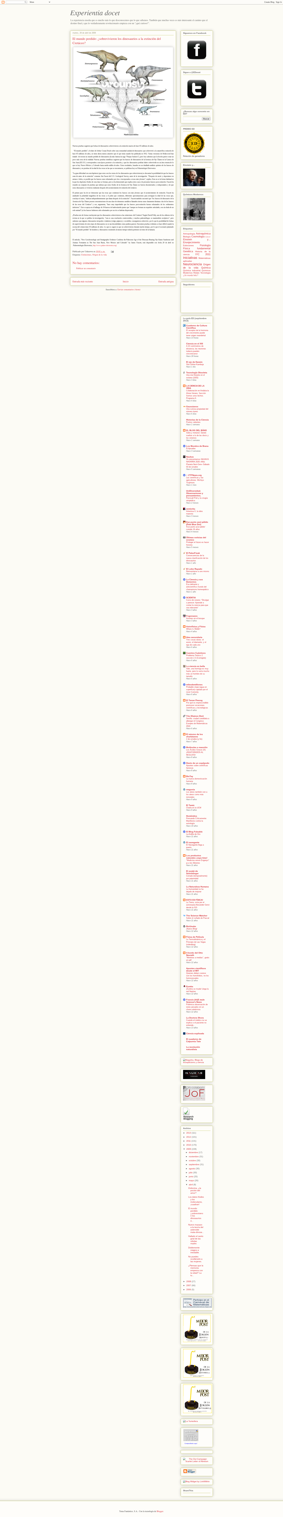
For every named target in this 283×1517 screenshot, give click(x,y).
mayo (192, 1180)
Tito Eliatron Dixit (195, 716)
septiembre (194, 1164)
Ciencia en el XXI (194, 343)
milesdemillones (194, 684)
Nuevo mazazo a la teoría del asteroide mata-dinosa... (196, 1228)
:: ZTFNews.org (194, 475)
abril (191, 1184)
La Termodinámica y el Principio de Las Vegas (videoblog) (196, 942)
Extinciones (86, 254)
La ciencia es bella (195, 666)
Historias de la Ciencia (197, 420)
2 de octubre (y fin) (194, 739)
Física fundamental (196, 248)
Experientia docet (95, 12)
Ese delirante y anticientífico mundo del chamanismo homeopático (197, 587)
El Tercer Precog (194, 700)
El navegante (192, 842)
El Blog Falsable (194, 832)
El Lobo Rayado (194, 569)
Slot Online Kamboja (195, 364)
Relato (196, 273)
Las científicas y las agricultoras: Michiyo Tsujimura (195, 480)
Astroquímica (203, 233)
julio (191, 1172)
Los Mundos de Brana (197, 446)
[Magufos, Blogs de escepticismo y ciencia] (196, 1062)
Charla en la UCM (193, 808)
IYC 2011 (202, 254)
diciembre (194, 1152)
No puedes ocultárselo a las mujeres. (195, 1259)
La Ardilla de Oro (193, 834)
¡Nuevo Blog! (191, 929)
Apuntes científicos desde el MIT (196, 969)
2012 (189, 1137)
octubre (192, 1160)
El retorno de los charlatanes (194, 735)
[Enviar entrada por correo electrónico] (112, 251)
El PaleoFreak (193, 553)
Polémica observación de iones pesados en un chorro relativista (197, 1007)
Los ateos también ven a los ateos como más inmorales (196, 794)
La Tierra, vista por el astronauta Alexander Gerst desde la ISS (197, 905)
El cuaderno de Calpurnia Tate (193, 1040)
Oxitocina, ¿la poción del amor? (194, 1190)
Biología (187, 236)
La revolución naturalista (193, 1048)
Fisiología (205, 245)
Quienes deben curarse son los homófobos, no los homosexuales (197, 975)
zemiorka (190, 509)
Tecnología (205, 273)
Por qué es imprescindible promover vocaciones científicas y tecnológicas (197, 705)
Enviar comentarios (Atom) (128, 289)
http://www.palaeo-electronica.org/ (105, 245)
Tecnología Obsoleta (196, 372)
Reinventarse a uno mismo (197, 571)
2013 (189, 1133)
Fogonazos (192, 616)
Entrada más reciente (83, 281)
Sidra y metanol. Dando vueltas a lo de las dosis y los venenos (197, 435)
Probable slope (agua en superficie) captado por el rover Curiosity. (197, 689)
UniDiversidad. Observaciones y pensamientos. (194, 493)
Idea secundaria (194, 637)
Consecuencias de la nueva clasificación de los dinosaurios (197, 558)
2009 (189, 1149)
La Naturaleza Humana (197, 886)
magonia (190, 789)
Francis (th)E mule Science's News (195, 1000)
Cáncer (207, 237)
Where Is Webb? (193, 629)
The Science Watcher (196, 915)
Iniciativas (190, 258)
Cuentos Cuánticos (196, 653)
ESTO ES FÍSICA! (194, 900)
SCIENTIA (191, 597)
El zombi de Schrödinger (192, 872)
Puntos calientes (193, 422)
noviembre (194, 1156)
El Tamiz (190, 805)
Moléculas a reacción (197, 747)
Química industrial (191, 270)
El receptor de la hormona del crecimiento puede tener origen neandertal (197, 333)
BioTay (189, 776)
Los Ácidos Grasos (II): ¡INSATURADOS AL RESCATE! (196, 752)
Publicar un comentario (86, 268)
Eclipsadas (191, 448)
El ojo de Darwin (194, 362)
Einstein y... (196, 239)
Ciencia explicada (195, 1033)
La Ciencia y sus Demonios (194, 580)
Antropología (189, 234)
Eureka (189, 986)
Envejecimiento (191, 242)
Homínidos (191, 816)
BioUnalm (191, 926)
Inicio (126, 281)
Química (205, 267)
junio (191, 1176)
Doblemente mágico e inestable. (194, 1250)
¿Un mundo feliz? (190, 275)
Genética (188, 251)
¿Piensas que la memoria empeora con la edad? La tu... (195, 1270)
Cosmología (197, 236)
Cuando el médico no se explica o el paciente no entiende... (196, 1022)
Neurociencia (192, 264)
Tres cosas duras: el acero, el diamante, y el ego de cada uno (196, 642)
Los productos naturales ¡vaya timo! (196, 856)
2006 (189, 1289)
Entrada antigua (166, 281)
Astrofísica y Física (195, 626)
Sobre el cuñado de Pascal (197, 918)
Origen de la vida (99, 254)
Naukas (190, 457)
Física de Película (195, 937)
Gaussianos (192, 406)
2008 (189, 1281)
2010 (189, 1145)
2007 (189, 1285)
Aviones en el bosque (195, 618)
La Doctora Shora (195, 1018)
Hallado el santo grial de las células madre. (195, 1240)
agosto (192, 1168)
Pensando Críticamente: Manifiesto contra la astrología (196, 821)
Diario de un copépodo (197, 763)
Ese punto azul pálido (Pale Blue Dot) (197, 523)
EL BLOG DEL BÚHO (196, 430)
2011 (188, 1141)
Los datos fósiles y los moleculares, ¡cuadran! (196, 1200)
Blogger (160, 1511)
